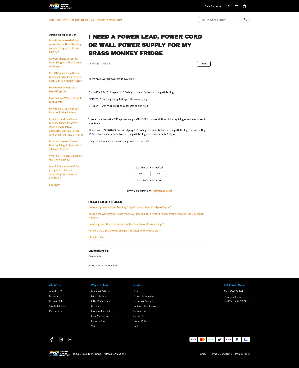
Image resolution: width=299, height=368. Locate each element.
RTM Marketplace (100, 300)
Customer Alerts (142, 310)
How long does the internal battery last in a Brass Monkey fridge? (126, 224)
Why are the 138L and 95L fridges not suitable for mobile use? (124, 230)
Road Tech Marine (58, 19)
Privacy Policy (140, 320)
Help (135, 290)
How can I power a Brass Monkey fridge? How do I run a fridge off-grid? (65, 145)
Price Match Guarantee (103, 315)
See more (54, 184)
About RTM (55, 290)
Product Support (79, 19)
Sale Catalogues (58, 305)
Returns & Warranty (144, 300)
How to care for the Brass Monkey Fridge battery (64, 110)
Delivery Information (144, 295)
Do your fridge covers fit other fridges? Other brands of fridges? (65, 62)
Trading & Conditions (144, 305)
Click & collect (96, 237)
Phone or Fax (98, 320)
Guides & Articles (100, 290)
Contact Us (139, 315)
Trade (136, 325)
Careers (53, 295)
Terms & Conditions (221, 353)
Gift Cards (96, 305)
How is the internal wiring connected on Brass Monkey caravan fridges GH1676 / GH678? (65, 46)
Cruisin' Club (56, 300)
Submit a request (214, 6)
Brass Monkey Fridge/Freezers (106, 19)
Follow (204, 63)
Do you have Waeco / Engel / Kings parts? (65, 99)
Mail (93, 325)
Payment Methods (101, 310)
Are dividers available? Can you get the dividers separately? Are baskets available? (64, 172)
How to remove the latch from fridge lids (63, 89)
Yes (140, 173)
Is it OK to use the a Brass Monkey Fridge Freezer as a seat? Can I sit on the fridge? (65, 76)
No (158, 173)
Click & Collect (99, 295)
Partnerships (56, 310)
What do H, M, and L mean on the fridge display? (65, 157)
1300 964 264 (235, 291)
